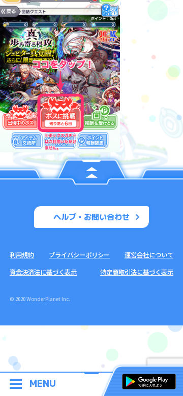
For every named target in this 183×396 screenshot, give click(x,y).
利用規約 (22, 254)
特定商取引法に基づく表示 (136, 272)
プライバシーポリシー (79, 254)
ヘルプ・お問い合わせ (91, 216)
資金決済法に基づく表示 (43, 272)
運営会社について (149, 254)
